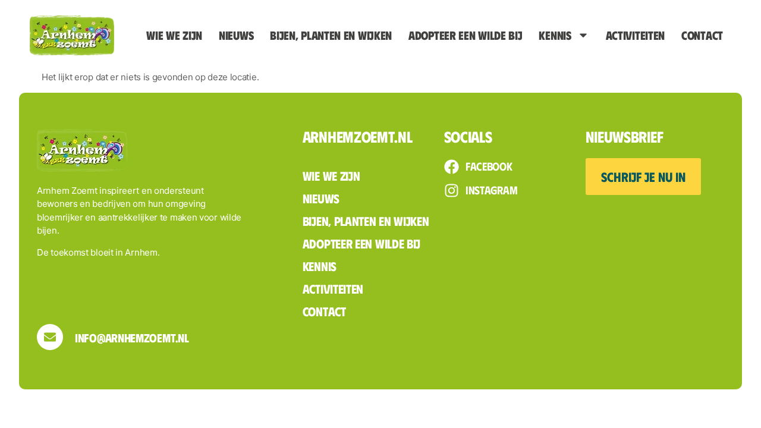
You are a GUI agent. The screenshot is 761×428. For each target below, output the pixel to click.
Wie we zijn (174, 34)
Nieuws (236, 34)
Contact (702, 34)
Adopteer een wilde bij (465, 34)
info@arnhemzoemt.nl (131, 337)
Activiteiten (635, 34)
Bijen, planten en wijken (331, 34)
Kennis (555, 34)
